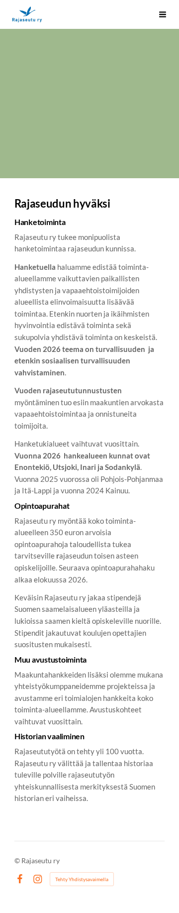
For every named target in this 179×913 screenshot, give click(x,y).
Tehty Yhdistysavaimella (81, 879)
